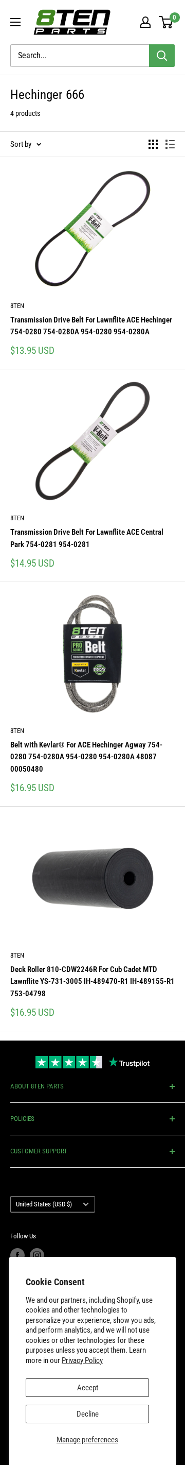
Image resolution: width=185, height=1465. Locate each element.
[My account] (145, 22)
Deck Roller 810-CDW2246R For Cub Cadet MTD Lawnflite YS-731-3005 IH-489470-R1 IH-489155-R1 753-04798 (92, 981)
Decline (88, 1414)
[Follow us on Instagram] (37, 1255)
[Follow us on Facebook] (17, 1255)
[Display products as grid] (153, 144)
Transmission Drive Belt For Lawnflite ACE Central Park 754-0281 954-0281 (86, 538)
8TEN (17, 306)
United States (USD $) (44, 1204)
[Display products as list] (170, 144)
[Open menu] (15, 22)
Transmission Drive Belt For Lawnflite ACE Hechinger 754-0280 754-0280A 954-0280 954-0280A (91, 325)
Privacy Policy (82, 1360)
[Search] (162, 55)
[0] (166, 22)
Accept (87, 1387)
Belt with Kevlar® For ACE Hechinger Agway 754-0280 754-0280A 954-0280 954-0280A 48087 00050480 (86, 757)
